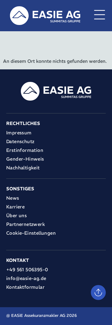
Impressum (19, 133)
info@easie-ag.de (26, 278)
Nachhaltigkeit (23, 168)
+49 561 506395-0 (27, 269)
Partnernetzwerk (25, 224)
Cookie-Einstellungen (31, 233)
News (12, 198)
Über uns (16, 215)
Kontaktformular (25, 287)
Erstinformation (24, 150)
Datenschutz (20, 141)
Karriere (15, 207)
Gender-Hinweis (25, 159)
